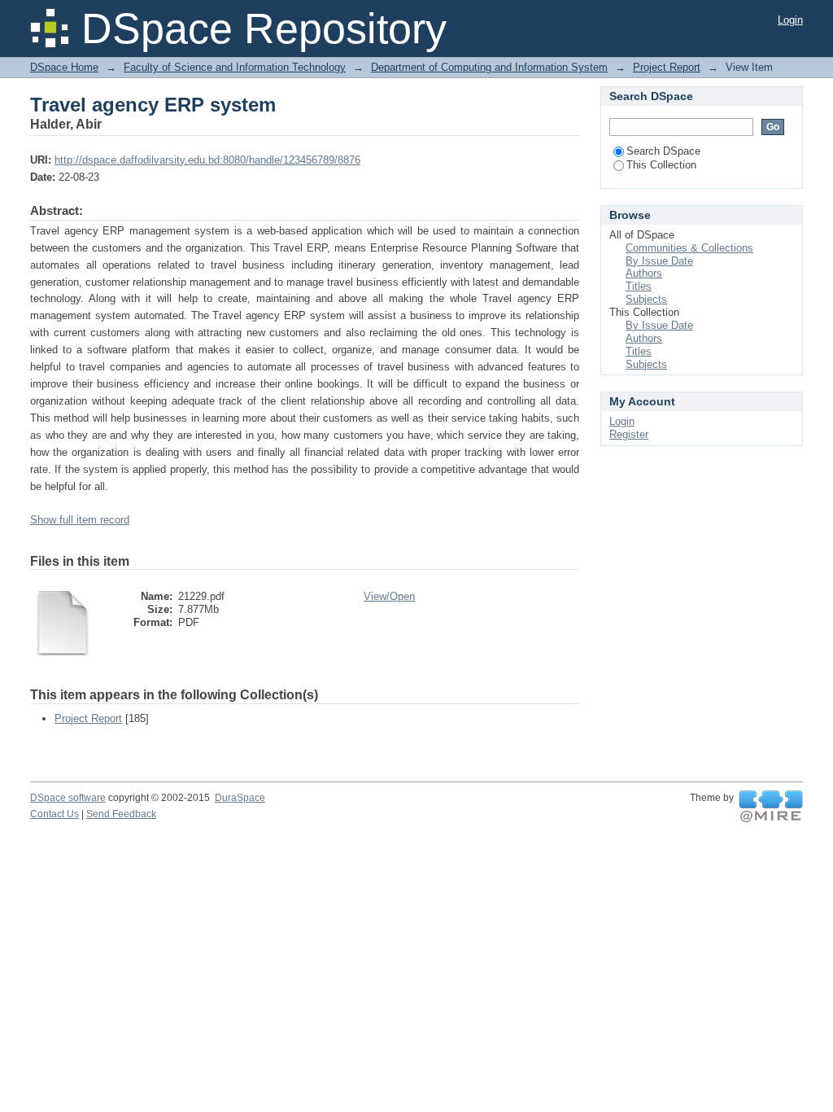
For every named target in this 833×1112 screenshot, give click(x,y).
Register (628, 434)
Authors (644, 273)
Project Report (666, 67)
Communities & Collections (689, 248)
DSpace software (68, 797)
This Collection (661, 165)
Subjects (646, 299)
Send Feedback (121, 814)
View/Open (389, 596)
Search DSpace (663, 151)
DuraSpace (240, 797)
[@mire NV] (771, 806)
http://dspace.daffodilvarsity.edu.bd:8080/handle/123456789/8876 (207, 160)
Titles (639, 286)
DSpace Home (64, 67)
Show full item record (79, 520)
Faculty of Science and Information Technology (235, 67)
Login (790, 20)
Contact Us (54, 814)
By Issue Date (659, 261)
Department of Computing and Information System (489, 67)
